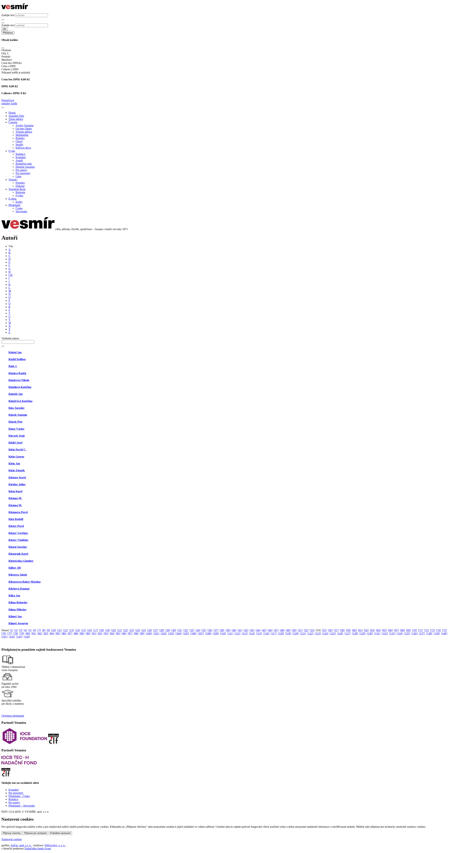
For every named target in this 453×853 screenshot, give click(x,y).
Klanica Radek (17, 373)
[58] (342, 630)
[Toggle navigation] (2, 107)
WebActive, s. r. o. (55, 845)
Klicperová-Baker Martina (24, 581)
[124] (325, 633)
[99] (142, 633)
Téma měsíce (15, 119)
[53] (312, 630)
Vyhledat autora (10, 338)
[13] (71, 630)
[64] (378, 630)
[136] (414, 633)
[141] (4, 636)
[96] (124, 633)
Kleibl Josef (15, 442)
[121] (303, 633)
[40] (234, 630)
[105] (186, 633)
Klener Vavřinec (18, 533)
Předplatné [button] (14, 205)
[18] (101, 630)
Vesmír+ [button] (13, 179)
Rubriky (20, 138)
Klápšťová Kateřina (20, 401)
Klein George (16, 456)
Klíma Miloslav (17, 609)
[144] (27, 636)
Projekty (20, 182)
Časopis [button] (12, 122)
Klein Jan (14, 463)
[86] (64, 633)
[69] (408, 630)
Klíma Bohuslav (18, 602)
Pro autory (21, 170)
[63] (372, 630)
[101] (156, 633)
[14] (77, 630)
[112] (237, 633)
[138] (429, 633)
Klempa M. (15, 498)
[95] (118, 633)
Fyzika (19, 195)
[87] (70, 633)
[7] (39, 630)
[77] (9, 633)
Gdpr (18, 176)
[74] (438, 630)
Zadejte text (8, 15)
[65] (384, 630)
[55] (324, 630)
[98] (136, 633)
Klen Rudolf (15, 519)
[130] (370, 633)
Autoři (19, 160)
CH (10, 274)
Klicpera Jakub (17, 574)
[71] (420, 630)
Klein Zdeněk (16, 470)
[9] (48, 630)
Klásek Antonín (17, 414)
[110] (223, 633)
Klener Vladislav (18, 539)
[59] (348, 630)
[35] (204, 630)
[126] (340, 633)
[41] (240, 630)
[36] (210, 630)
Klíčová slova (23, 147)
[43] (252, 630)
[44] (258, 630)
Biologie (20, 192)
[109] (216, 633)
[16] (89, 630)
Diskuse (20, 185)
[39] (228, 630)
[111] (230, 633)
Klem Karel (15, 491)
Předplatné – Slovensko (21, 805)
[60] (354, 630)
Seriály (19, 144)
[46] (270, 630)
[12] (65, 630)
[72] (426, 630)
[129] (362, 633)
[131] (377, 633)
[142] (12, 636)
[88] (76, 633)
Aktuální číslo (16, 115)
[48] (282, 630)
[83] (46, 633)
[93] (106, 633)
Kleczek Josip (16, 435)
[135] (407, 633)
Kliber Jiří (14, 567)
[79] (21, 633)
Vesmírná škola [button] (16, 189)
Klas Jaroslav (16, 407)
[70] (414, 630)
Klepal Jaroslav (17, 546)
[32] (186, 630)
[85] (58, 633)
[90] (88, 633)
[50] (294, 630)
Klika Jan (14, 595)
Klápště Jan (15, 393)
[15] (83, 630)
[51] (300, 630)
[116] (266, 633)
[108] (208, 633)
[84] (52, 633)
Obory (19, 141)
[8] (43, 630)
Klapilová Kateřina (19, 387)
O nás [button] (11, 150)
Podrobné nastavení (60, 833)
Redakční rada (24, 163)
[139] (437, 633)
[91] (94, 633)
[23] (131, 630)
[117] (274, 633)
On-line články (24, 128)
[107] (201, 633)
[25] (143, 630)
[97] (130, 633)
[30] (173, 630)
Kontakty (21, 157)
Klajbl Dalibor (17, 359)
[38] (222, 630)
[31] (179, 630)
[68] (402, 630)
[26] (149, 630)
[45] (264, 630)
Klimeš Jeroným (18, 623)
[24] (137, 630)
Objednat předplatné (12, 715)
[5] (29, 630)
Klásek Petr (15, 421)
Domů (12, 112)
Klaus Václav (16, 428)
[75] (444, 630)
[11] (59, 630)
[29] (167, 630)
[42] (246, 630)
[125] (333, 633)
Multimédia (22, 134)
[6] (34, 630)
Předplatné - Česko (19, 796)
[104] (179, 633)
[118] (281, 633)
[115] (259, 633)
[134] (400, 633)
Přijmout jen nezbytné (35, 833)
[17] (95, 630)
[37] (216, 630)
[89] (82, 633)
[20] (113, 630)
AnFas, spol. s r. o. (20, 845)
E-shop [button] (12, 198)
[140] (444, 633)
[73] (432, 630)
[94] (112, 633)
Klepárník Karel (18, 553)
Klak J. (12, 366)
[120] (296, 633)
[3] (20, 630)
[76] (3, 633)
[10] (53, 630)
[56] (330, 630)
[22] (125, 630)
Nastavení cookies (11, 839)
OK (4, 29)
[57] (336, 630)
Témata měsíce (24, 131)
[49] (288, 630)
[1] (11, 630)
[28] (161, 630)
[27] (155, 630)
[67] (396, 630)
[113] (245, 633)
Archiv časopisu (25, 125)
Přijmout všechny (12, 833)
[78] (15, 633)
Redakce (20, 154)
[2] (16, 630)
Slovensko (21, 211)
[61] (360, 630)
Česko (19, 208)
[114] (252, 633)
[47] (276, 630)
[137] (422, 633)
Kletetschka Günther (20, 560)
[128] (355, 633)
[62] (366, 630)
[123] (318, 633)
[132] (385, 633)
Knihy (19, 201)
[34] (198, 630)
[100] (149, 633)
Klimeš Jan (15, 616)
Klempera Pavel (18, 512)
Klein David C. (17, 449)
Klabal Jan (15, 352)
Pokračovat (7, 100)
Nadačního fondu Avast (37, 848)
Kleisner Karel (17, 477)
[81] (33, 633)
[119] (288, 633)
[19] (107, 630)
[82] (40, 633)
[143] (19, 636)
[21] (119, 630)
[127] (348, 633)
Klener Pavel (16, 525)
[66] (390, 630)
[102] (164, 633)
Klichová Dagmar (19, 588)
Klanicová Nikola (18, 380)
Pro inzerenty (23, 173)
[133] (392, 633)
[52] (306, 630)
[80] (27, 633)
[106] (193, 633)
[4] (25, 630)
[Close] (2, 48)
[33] (192, 630)
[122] (310, 633)
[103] (171, 633)
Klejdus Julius (16, 484)
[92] (100, 633)
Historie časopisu (25, 166)
